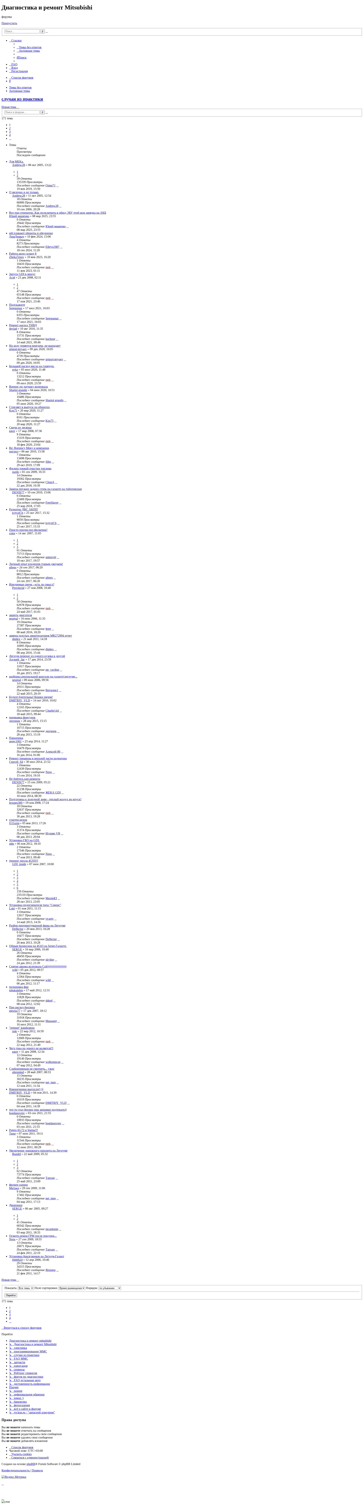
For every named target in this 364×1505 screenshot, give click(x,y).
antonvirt (51, 557)
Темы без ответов (20, 87)
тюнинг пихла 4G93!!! (23, 860)
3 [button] (10, 131)
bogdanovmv (17, 1113)
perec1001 (15, 741)
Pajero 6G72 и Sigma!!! (23, 1130)
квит (12, 431)
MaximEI (51, 898)
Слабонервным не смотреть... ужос (31, 1068)
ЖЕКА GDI (53, 792)
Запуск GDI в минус (22, 274)
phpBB (31, 1464)
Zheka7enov (16, 257)
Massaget (51, 1021)
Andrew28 (18, 165)
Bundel (16, 1154)
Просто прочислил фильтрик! (28, 529)
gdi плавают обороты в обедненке (31, 233)
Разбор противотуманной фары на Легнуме (37, 925)
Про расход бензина (22, 1007)
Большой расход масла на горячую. (31, 366)
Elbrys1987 (52, 246)
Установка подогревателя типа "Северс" (35, 905)
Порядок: (92, 1288)
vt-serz (49, 918)
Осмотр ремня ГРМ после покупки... (33, 1235)
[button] (10, 138)
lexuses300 (15, 802)
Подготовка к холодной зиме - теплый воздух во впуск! (45, 799)
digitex (16, 639)
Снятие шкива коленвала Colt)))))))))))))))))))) (37, 966)
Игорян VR (53, 833)
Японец (51, 1270)
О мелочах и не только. (24, 192)
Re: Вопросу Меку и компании (29, 448)
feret (48, 628)
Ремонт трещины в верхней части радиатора (38, 758)
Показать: (11, 1288)
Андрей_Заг (17, 659)
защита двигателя (20, 615)
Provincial (18, 587)
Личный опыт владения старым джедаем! (36, 564)
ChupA (50, 482)
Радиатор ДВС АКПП (23, 509)
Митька (14, 1188)
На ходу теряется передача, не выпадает (34, 345)
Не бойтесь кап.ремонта (24, 778)
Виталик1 (52, 690)
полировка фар (18, 986)
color (12, 533)
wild (14, 969)
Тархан (50, 1177)
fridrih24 (17, 1259)
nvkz (15, 369)
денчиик (14, 720)
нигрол (13, 451)
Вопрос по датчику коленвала (28, 386)
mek (48, 267)
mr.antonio (52, 1229)
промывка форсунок (22, 717)
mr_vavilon (52, 669)
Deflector (17, 929)
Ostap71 (51, 185)
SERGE (17, 949)
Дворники (15, 1205)
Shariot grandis (18, 390)
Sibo (48, 461)
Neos (49, 772)
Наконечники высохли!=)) (26, 1089)
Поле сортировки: (47, 1288)
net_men (51, 1082)
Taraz (12, 1133)
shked (49, 1000)
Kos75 (13, 410)
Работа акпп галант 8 (22, 253)
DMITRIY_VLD (19, 700)
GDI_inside (19, 864)
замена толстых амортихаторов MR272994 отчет (40, 635)
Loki (12, 908)
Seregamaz (15, 308)
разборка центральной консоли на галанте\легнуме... (43, 676)
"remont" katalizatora (22, 1027)
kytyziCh (17, 512)
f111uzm (14, 823)
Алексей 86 (53, 751)
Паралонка (16, 738)
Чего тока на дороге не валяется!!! (31, 1048)
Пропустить (9, 23)
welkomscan (53, 1062)
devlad (13, 328)
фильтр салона (18, 1184)
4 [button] (10, 135)
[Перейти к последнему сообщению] (57, 185)
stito (11, 843)
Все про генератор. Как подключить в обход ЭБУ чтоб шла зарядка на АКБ (57, 212)
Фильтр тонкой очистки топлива (30, 468)
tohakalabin (16, 990)
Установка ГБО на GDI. (24, 840)
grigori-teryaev (18, 349)
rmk (14, 1031)
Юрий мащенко (19, 216)
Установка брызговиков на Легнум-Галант (36, 1256)
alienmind (18, 1072)
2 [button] (10, 128)
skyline (50, 959)
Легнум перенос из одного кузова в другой (37, 656)
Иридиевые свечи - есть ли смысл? (31, 584)
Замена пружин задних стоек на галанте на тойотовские (45, 489)
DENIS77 (18, 492)
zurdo (15, 471)
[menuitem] (29, 47)
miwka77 (14, 1010)
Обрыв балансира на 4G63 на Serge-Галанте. (38, 946)
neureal (13, 618)
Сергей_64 (16, 761)
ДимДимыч (16, 236)
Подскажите (17, 304)
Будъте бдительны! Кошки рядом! (31, 697)
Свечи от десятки (20, 427)
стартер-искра (18, 819)
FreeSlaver (52, 502)
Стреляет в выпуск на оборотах (29, 407)
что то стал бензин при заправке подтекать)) (38, 1109)
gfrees (12, 567)
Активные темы (19, 90)
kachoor (50, 338)
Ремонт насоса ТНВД (23, 325)
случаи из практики (22, 98)
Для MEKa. (16, 161)
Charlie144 (52, 710)
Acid (12, 277)
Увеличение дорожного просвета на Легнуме (38, 1150)
